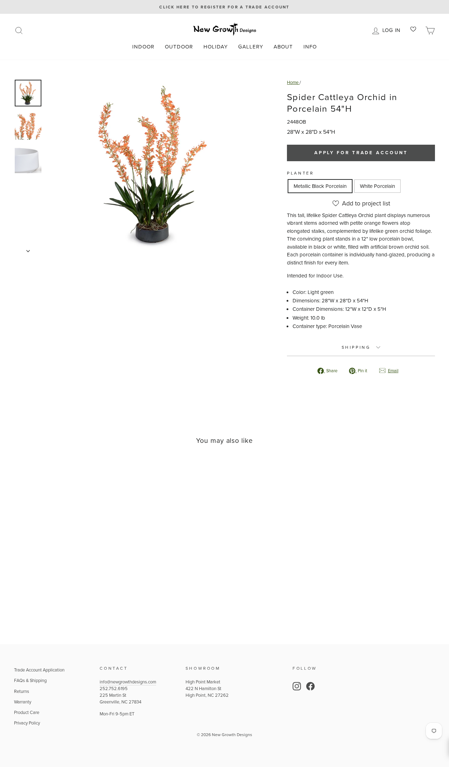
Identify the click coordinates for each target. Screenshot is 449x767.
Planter (300, 173)
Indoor (143, 46)
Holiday (215, 46)
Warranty (22, 702)
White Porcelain (377, 186)
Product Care (26, 712)
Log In (393, 29)
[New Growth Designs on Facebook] (310, 686)
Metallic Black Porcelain (320, 186)
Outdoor (179, 46)
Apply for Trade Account (361, 152)
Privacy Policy (27, 723)
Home (293, 82)
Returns (21, 691)
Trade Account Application (39, 670)
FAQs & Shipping (30, 680)
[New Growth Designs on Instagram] (297, 686)
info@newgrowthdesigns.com (128, 681)
